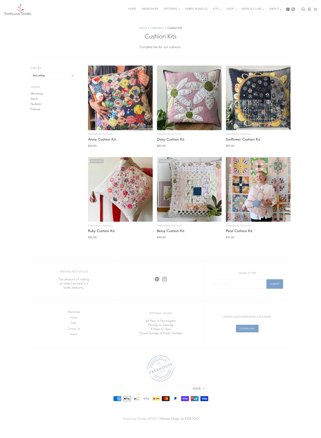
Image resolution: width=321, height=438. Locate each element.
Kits (215, 9)
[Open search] (303, 9)
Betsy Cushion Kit (170, 231)
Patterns (170, 9)
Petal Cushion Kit (239, 231)
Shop (230, 9)
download (247, 328)
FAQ (73, 323)
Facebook (35, 104)
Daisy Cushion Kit (170, 140)
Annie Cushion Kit (102, 140)
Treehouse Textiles (100, 134)
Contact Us (74, 329)
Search (34, 99)
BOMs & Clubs (251, 9)
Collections (157, 28)
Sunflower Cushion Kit (243, 140)
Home (132, 9)
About (274, 9)
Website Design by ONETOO (179, 419)
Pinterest (35, 109)
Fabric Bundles (196, 9)
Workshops (150, 9)
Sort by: (36, 67)
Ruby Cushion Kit (101, 231)
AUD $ (196, 388)
